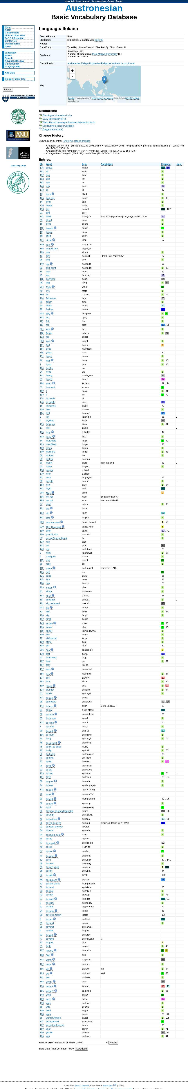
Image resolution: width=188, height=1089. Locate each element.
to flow (49, 773)
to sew (49, 851)
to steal (49, 891)
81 (41, 591)
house (49, 379)
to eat (49, 761)
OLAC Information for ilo (54, 119)
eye (48, 291)
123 (42, 773)
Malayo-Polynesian (90, 63)
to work (49, 935)
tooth (48, 946)
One (48, 518)
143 (42, 317)
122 (42, 964)
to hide (49, 790)
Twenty (49, 950)
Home (8, 27)
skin (48, 611)
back (48, 194)
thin (48, 674)
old (47, 508)
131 (42, 240)
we (47, 969)
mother (49, 455)
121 (42, 576)
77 (41, 843)
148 (42, 995)
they (48, 661)
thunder (50, 690)
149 (42, 549)
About (8, 30)
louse (49, 437)
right (48, 553)
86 (41, 781)
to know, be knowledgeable (59, 811)
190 (42, 531)
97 (41, 213)
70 (41, 855)
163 (42, 485)
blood (49, 220)
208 (42, 313)
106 (42, 627)
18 (41, 232)
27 (41, 504)
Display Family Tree (15, 79)
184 (42, 368)
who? (49, 999)
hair (48, 361)
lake (48, 409)
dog (48, 259)
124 (42, 579)
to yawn (50, 939)
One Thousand (53, 527)
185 (42, 969)
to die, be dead (53, 746)
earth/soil (50, 279)
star (48, 634)
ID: (41, 164)
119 (42, 279)
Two (48, 955)
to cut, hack (51, 743)
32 (41, 942)
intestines (51, 406)
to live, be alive (53, 823)
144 (42, 706)
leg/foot (49, 420)
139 (42, 244)
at (47, 190)
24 (41, 372)
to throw (50, 911)
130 (42, 634)
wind (48, 1010)
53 (41, 538)
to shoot (50, 856)
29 (41, 867)
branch (49, 228)
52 (41, 887)
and (48, 175)
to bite (49, 693)
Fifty (48, 314)
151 (42, 356)
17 (41, 428)
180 (42, 294)
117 (42, 345)
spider (49, 631)
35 (41, 923)
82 (41, 268)
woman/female (53, 1018)
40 (41, 758)
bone (48, 224)
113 (42, 228)
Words (8, 55)
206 (42, 650)
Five (48, 329)
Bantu (119, 1)
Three (49, 686)
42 (41, 894)
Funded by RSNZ (18, 166)
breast (49, 232)
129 (42, 448)
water (49, 964)
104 (42, 298)
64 (41, 838)
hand (48, 364)
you (48, 1036)
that (48, 654)
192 (42, 175)
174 (42, 398)
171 (42, 789)
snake (49, 627)
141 (42, 977)
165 (42, 198)
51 (41, 860)
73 (41, 891)
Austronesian (98, 1)
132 (42, 337)
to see (49, 847)
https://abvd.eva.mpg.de (77, 1)
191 (42, 171)
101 (42, 777)
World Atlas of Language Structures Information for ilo (68, 122)
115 (42, 560)
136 (42, 1010)
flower (49, 333)
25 (41, 477)
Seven (49, 587)
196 (42, 735)
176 (42, 205)
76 (41, 823)
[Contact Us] (115, 1086)
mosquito (50, 451)
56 (41, 236)
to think (49, 906)
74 (41, 807)
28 (41, 701)
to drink (49, 758)
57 (41, 387)
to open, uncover (54, 826)
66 (41, 915)
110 (42, 631)
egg (48, 282)
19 (41, 599)
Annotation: (107, 164)
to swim (50, 903)
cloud (49, 240)
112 (42, 568)
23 (41, 220)
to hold (49, 799)
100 (42, 1014)
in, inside (50, 398)
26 (41, 360)
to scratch (51, 843)
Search (8, 58)
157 (42, 669)
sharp (49, 591)
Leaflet (71, 97)
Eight (48, 287)
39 (41, 730)
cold (48, 245)
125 (42, 572)
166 (42, 248)
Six (47, 608)
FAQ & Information (14, 38)
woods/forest (52, 1021)
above (49, 168)
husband (50, 387)
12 (41, 611)
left (47, 417)
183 (42, 681)
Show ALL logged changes (77, 141)
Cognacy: (166, 164)
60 (41, 302)
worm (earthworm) (55, 1025)
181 (42, 991)
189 (42, 999)
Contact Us (11, 41)
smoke (49, 623)
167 (42, 488)
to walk (49, 930)
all (47, 171)
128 (42, 615)
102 (42, 545)
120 (42, 642)
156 (42, 674)
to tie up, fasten (53, 915)
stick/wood (51, 638)
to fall (48, 766)
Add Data (10, 72)
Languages (11, 52)
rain (48, 542)
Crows (110, 1)
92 (41, 826)
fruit (48, 345)
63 (41, 466)
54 (41, 440)
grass (49, 352)
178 (42, 654)
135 (42, 424)
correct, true (52, 248)
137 (42, 697)
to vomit (50, 923)
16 (41, 406)
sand (48, 576)
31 (41, 946)
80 (41, 875)
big (47, 209)
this (48, 678)
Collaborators (12, 32)
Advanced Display (14, 61)
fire (47, 317)
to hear (49, 785)
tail (47, 645)
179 (42, 474)
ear (47, 275)
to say (49, 838)
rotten (49, 568)
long (48, 432)
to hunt (49, 803)
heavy (49, 375)
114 (42, 413)
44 (41, 785)
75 (41, 746)
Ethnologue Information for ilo (57, 115)
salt (48, 572)
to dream (50, 754)
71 (41, 883)
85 (41, 718)
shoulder (50, 599)
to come (50, 726)
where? (50, 991)
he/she (49, 368)
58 (41, 1007)
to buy (49, 710)
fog (47, 337)
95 (41, 765)
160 (42, 534)
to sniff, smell (52, 867)
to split (49, 875)
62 (41, 657)
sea (48, 579)
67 (41, 851)
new (48, 485)
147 (42, 216)
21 (41, 906)
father (49, 302)
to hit (48, 794)
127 (42, 1021)
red (47, 549)
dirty (48, 256)
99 (41, 309)
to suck (49, 894)
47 (41, 939)
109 (42, 451)
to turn (49, 919)
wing (48, 1014)
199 (42, 685)
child (48, 236)
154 (42, 595)
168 (42, 252)
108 (42, 436)
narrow (49, 470)
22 (41, 769)
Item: (84, 164)
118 (42, 352)
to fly (48, 777)
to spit (49, 871)
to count (50, 735)
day (48, 252)
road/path (51, 556)
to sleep (50, 863)
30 (41, 463)
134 (42, 690)
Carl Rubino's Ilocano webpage (58, 126)
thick (48, 669)
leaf (48, 413)
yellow (49, 1032)
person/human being (56, 538)
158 (42, 470)
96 (41, 259)
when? (49, 986)
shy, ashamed (53, 603)
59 (41, 455)
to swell (50, 899)
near (48, 474)
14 (41, 202)
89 (41, 798)
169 (42, 1029)
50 (41, 754)
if (46, 395)
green (49, 356)
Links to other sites (15, 35)
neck (48, 477)
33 (41, 814)
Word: (49, 164)
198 (42, 955)
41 (41, 693)
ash (48, 186)
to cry (48, 738)
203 (42, 587)
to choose (51, 718)
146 (42, 186)
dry (47, 264)
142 (42, 375)
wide (48, 1003)
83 (41, 935)
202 (42, 607)
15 (41, 224)
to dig (49, 750)
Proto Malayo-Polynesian (104, 54)
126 (42, 409)
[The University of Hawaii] (18, 117)
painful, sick (52, 534)
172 (42, 722)
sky (47, 615)
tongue (49, 942)
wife (48, 1007)
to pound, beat (53, 835)
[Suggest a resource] (52, 129)
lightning (50, 424)
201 (42, 329)
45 (41, 291)
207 (42, 950)
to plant (49, 830)
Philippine (106, 63)
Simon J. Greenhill (82, 1086)
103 (42, 444)
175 (42, 168)
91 (41, 710)
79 (41, 638)
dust (48, 271)
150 (42, 1032)
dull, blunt (51, 268)
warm (49, 960)
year (48, 1029)
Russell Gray (107, 1086)
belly (48, 202)
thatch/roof (51, 657)
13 (41, 194)
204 (42, 287)
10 (41, 256)
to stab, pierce (53, 883)
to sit (48, 860)
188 (42, 981)
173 (42, 190)
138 (42, 959)
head (48, 372)
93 (41, 834)
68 (41, 481)
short (48, 596)
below (49, 205)
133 (42, 542)
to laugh (50, 814)
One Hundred (53, 522)
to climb (50, 723)
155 (42, 432)
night (48, 488)
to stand (50, 887)
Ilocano (131, 63)
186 (42, 1036)
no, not (49, 497)
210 (42, 526)
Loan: (179, 164)
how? (49, 383)
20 (41, 811)
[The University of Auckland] (18, 100)
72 (41, 794)
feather (49, 309)
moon (49, 448)
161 (42, 603)
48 (41, 863)
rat (47, 545)
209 (42, 522)
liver (48, 428)
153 (42, 209)
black (48, 216)
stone (49, 642)
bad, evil (50, 198)
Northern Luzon (119, 63)
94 (41, 911)
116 (42, 333)
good (48, 349)
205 (42, 492)
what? (49, 982)
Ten (48, 650)
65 (41, 564)
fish (48, 321)
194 (42, 383)
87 (41, 899)
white (48, 995)
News (8, 46)
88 (41, 879)
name (49, 466)
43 (41, 275)
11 (41, 271)
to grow (49, 781)
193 (42, 395)
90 (41, 750)
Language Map (12, 66)
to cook (49, 731)
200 (42, 341)
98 (41, 282)
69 (41, 803)
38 (41, 714)
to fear (49, 769)
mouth (49, 463)
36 (41, 871)
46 (41, 847)
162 (42, 508)
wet (48, 977)
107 (42, 1025)
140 (42, 264)
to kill (48, 807)
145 (42, 623)
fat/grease (51, 298)
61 (41, 379)
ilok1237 (99, 40)
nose (48, 504)
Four (48, 341)
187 (42, 661)
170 (42, 986)
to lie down (51, 819)
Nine (48, 493)
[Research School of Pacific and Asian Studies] (18, 136)
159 (42, 1003)
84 (41, 830)
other (48, 531)
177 (42, 678)
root (48, 560)
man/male (51, 440)
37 (41, 761)
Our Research (12, 43)
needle (49, 481)
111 (41, 321)
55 (41, 1018)
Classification (12, 63)
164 (42, 349)
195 (42, 497)
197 (42, 517)
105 (42, 645)
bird (48, 213)
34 (41, 738)
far (47, 294)
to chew (50, 714)
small (48, 619)
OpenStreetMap (132, 97)
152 (42, 619)
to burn (49, 706)
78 (41, 742)
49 (41, 819)
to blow (49, 698)
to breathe (51, 701)
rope (48, 564)
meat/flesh (51, 444)
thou (48, 681)
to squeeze (51, 880)
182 (42, 391)
